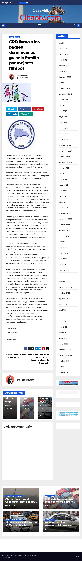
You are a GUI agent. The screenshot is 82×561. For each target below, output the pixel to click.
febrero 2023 (64, 270)
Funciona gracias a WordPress (12, 555)
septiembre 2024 (65, 162)
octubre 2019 (64, 372)
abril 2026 (63, 60)
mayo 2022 (63, 321)
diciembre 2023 (65, 213)
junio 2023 (63, 247)
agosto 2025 (64, 100)
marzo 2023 (63, 264)
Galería (78, 556)
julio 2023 (62, 242)
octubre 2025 (64, 88)
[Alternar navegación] (39, 25)
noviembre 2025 (65, 83)
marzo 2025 (63, 128)
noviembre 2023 (65, 219)
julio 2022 (62, 310)
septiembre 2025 (65, 94)
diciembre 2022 (65, 281)
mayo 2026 (63, 54)
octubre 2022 (64, 293)
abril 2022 (63, 327)
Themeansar (6, 557)
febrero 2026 (64, 66)
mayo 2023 (63, 253)
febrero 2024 (64, 202)
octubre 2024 (64, 156)
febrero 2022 (64, 338)
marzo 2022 (63, 333)
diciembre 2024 (65, 145)
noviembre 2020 (65, 367)
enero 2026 (63, 71)
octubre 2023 (64, 225)
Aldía (11, 37)
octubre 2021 (64, 361)
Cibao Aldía (40, 11)
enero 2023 (63, 276)
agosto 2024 (64, 168)
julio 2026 (63, 43)
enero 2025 (63, 139)
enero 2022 (63, 344)
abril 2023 (63, 259)
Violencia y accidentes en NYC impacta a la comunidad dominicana (21, 525)
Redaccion (24, 75)
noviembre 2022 (65, 287)
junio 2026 (63, 49)
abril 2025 (63, 122)
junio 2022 (63, 316)
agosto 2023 (64, 236)
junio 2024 (63, 179)
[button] (74, 25)
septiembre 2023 (65, 230)
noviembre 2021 (65, 355)
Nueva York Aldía (17, 496)
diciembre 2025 (65, 77)
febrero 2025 (64, 134)
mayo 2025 (63, 117)
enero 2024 (63, 208)
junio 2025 (63, 111)
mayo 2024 (63, 185)
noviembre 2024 (65, 151)
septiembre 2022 (65, 298)
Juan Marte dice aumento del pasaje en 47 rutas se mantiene (59, 525)
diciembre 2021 (65, 350)
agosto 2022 (64, 304)
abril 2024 (63, 191)
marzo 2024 (64, 196)
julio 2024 (63, 174)
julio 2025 (62, 105)
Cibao (17, 37)
